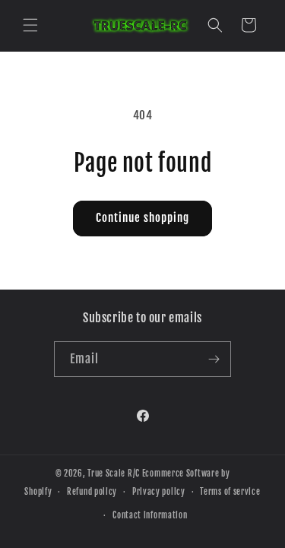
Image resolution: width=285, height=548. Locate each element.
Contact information (149, 515)
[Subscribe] (213, 359)
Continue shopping (142, 218)
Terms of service (230, 491)
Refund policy (92, 491)
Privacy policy (158, 491)
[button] (30, 25)
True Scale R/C (113, 473)
